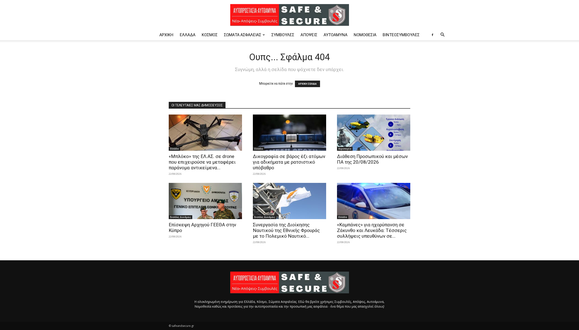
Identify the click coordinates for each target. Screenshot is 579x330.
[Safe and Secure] (289, 15)
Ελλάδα (187, 34)
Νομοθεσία (365, 34)
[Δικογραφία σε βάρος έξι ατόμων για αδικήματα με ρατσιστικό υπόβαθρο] (289, 133)
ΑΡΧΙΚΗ (166, 34)
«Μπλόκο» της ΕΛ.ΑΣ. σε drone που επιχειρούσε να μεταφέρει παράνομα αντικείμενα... (202, 162)
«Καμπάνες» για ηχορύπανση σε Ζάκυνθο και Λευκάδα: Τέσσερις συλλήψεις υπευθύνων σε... (372, 230)
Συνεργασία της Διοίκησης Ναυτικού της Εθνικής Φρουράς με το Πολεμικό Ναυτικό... (286, 230)
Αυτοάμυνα (335, 34)
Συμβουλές (282, 34)
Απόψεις (309, 34)
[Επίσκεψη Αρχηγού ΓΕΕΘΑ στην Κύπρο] (205, 201)
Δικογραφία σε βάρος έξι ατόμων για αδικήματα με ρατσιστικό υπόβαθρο (289, 162)
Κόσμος (210, 34)
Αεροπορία (344, 148)
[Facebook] (432, 34)
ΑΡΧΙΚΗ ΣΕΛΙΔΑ (307, 83)
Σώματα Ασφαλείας (242, 34)
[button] (442, 35)
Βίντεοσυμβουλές (401, 34)
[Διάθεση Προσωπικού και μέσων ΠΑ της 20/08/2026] (373, 133)
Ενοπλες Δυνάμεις (180, 217)
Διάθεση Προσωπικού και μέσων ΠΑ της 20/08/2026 (372, 159)
